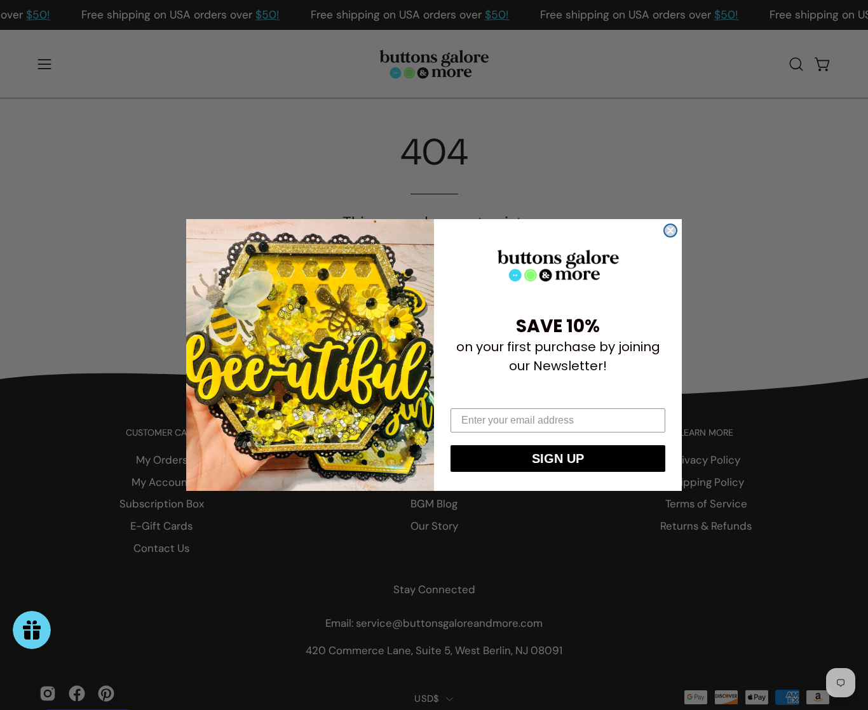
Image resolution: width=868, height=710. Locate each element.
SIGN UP (558, 459)
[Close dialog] (670, 230)
